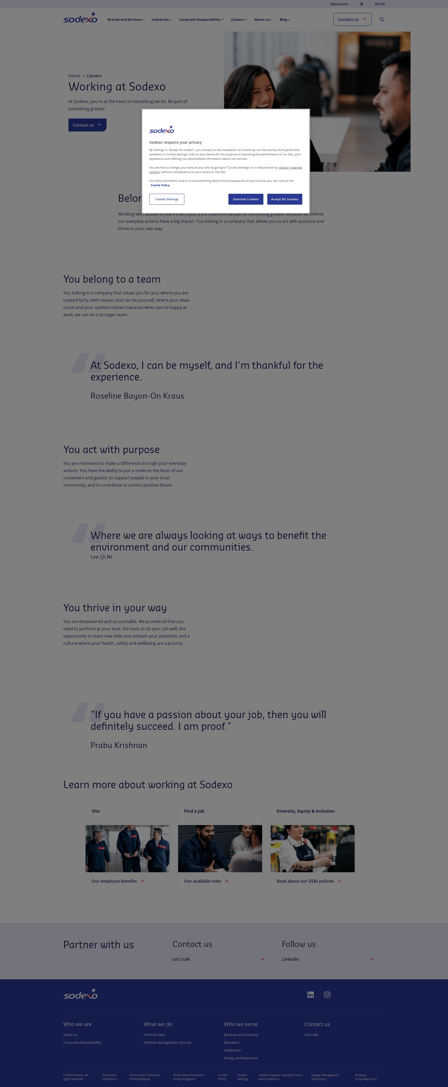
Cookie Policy (160, 185)
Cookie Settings (166, 199)
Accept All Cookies (284, 199)
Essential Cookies (246, 199)
